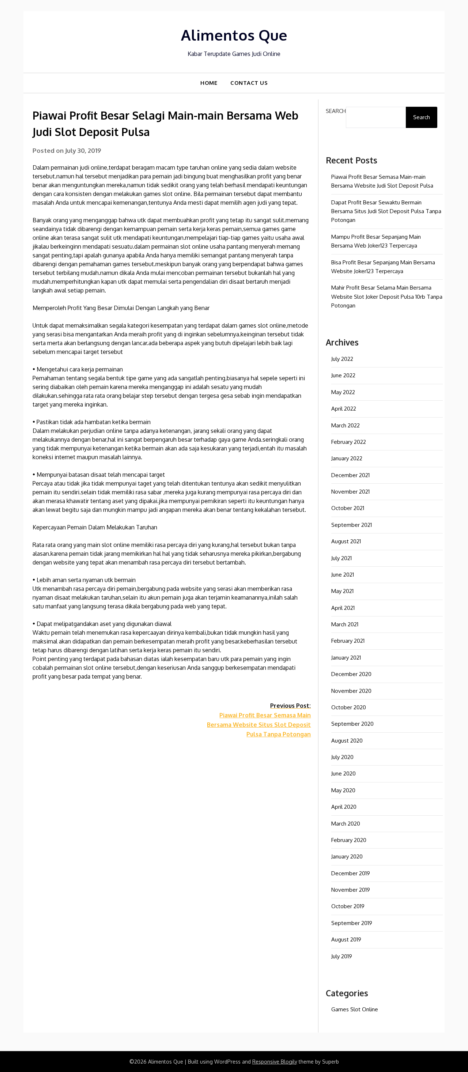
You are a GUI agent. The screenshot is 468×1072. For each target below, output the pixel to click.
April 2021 (343, 607)
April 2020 (343, 806)
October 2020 (348, 707)
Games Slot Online (354, 1009)
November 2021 (350, 491)
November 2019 (350, 889)
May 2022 (343, 392)
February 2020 (348, 840)
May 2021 (342, 591)
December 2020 (351, 674)
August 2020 (347, 740)
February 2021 (348, 640)
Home (208, 82)
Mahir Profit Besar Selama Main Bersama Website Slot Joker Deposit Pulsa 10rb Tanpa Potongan (386, 296)
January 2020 (347, 856)
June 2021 (342, 574)
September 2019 (351, 923)
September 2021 (351, 524)
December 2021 (350, 475)
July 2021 (341, 558)
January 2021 (346, 657)
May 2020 (343, 790)
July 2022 (342, 358)
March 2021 (344, 624)
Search (336, 110)
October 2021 (347, 508)
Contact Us (249, 82)
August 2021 (346, 541)
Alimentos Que (234, 35)
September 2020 (352, 723)
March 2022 (345, 425)
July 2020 (342, 757)
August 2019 (346, 939)
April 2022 (343, 408)
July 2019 (341, 956)
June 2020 (343, 773)
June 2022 (343, 375)
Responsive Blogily (274, 1061)
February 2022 (348, 441)
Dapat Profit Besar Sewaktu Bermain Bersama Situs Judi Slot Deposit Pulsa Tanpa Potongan (386, 211)
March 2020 (345, 823)
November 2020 (351, 690)
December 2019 (350, 873)
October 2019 (348, 906)
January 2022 (346, 458)
